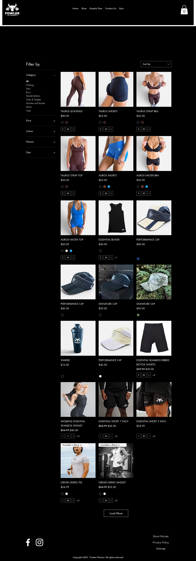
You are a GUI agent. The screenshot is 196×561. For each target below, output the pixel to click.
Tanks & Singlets (33, 99)
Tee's (28, 88)
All (27, 81)
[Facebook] (28, 542)
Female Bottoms (33, 95)
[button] (184, 9)
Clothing (30, 84)
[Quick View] (78, 89)
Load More (116, 513)
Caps (28, 110)
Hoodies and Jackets (35, 103)
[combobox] (156, 64)
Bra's (28, 92)
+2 (154, 374)
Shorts (29, 106)
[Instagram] (39, 542)
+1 (116, 257)
